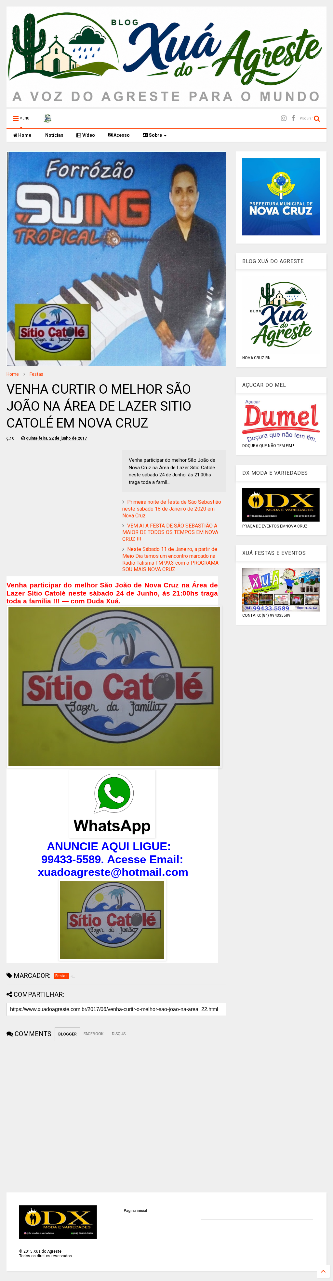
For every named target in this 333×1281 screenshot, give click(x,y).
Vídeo (88, 135)
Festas (36, 374)
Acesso (121, 135)
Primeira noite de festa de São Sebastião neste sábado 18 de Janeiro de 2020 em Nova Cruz (171, 509)
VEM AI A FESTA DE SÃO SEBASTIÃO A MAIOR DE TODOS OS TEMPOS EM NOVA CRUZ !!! (170, 532)
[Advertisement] (61, 495)
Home (24, 135)
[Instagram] (283, 118)
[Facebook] (293, 118)
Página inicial (135, 1210)
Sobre (155, 135)
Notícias (53, 135)
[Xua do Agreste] (47, 120)
